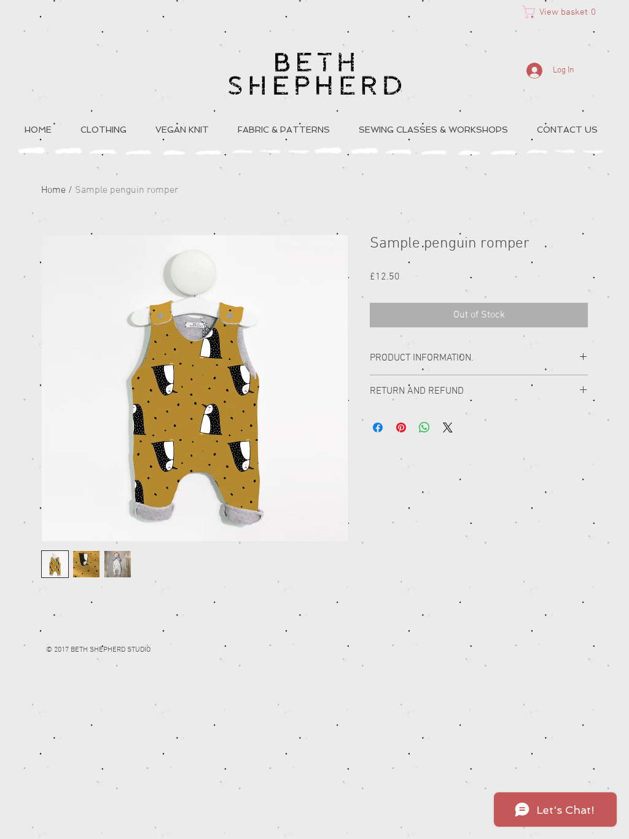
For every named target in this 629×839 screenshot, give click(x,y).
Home (53, 190)
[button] (563, 12)
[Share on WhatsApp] (424, 427)
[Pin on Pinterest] (401, 427)
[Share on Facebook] (377, 427)
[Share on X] (447, 427)
